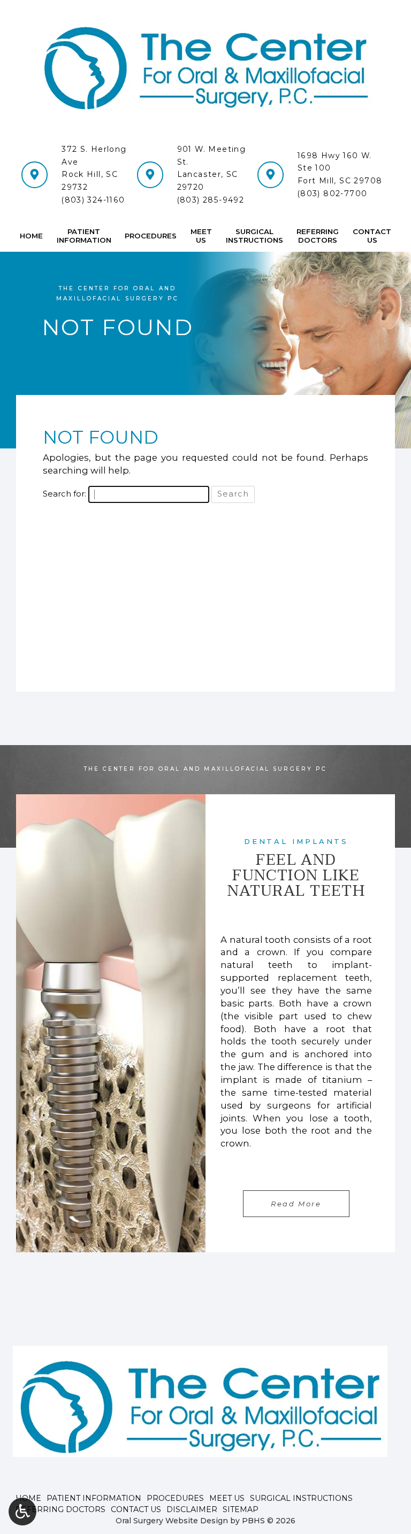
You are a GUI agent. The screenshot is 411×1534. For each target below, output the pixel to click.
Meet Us (227, 1498)
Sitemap (240, 1509)
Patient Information (94, 1498)
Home (31, 235)
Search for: (64, 494)
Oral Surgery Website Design (172, 1520)
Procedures (151, 235)
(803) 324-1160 (93, 200)
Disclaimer (191, 1509)
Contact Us (136, 1509)
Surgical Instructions (301, 1498)
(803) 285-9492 (211, 200)
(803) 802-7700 (333, 193)
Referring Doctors (60, 1509)
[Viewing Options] (22, 1511)
